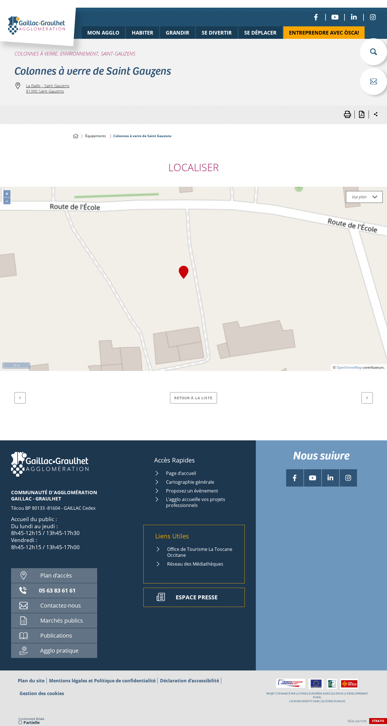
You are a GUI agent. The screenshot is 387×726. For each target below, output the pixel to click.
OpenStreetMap (349, 367)
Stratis (378, 721)
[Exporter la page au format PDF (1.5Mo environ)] (361, 114)
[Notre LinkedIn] (353, 17)
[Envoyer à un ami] (373, 81)
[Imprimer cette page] (347, 114)
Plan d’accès (56, 575)
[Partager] (375, 114)
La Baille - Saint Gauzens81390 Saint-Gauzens (47, 88)
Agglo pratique (59, 650)
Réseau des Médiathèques (195, 564)
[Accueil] (75, 136)
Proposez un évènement (192, 491)
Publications (56, 635)
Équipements (95, 135)
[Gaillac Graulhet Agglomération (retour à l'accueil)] (47, 33)
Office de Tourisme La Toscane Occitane (199, 552)
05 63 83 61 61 (57, 590)
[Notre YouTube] (334, 17)
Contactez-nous (60, 605)
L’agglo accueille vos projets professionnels (195, 502)
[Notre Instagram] (372, 17)
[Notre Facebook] (315, 17)
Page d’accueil (181, 473)
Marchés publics (61, 620)
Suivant (367, 398)
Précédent (20, 398)
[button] (373, 51)
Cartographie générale (190, 482)
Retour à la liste (193, 397)
